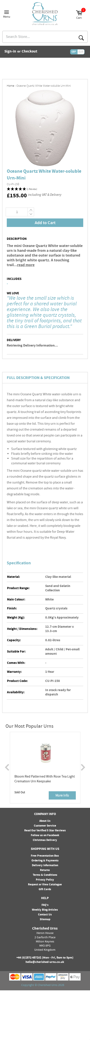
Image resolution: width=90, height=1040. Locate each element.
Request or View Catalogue (45, 885)
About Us (44, 821)
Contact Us (45, 915)
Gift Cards (45, 889)
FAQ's (45, 905)
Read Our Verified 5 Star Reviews (45, 831)
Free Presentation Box (45, 856)
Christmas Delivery (45, 840)
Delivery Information (45, 865)
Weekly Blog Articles (45, 910)
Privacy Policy (45, 880)
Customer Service (45, 826)
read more (26, 265)
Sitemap (45, 919)
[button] (45, 189)
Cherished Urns (47, 985)
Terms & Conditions (45, 875)
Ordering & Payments (45, 861)
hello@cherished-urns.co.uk (45, 962)
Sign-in (10, 51)
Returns (45, 870)
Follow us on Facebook (45, 835)
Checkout (29, 51)
